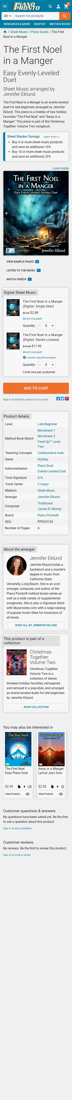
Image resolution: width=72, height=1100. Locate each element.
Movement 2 (46, 436)
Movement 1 (46, 430)
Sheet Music (19, 32)
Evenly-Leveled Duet (52, 471)
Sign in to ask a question (17, 828)
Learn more (50, 136)
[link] (26, 6)
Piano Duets (39, 32)
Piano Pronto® (48, 515)
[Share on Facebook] (58, 399)
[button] (5, 6)
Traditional (45, 503)
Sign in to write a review (17, 855)
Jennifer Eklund (49, 497)
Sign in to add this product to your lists (25, 399)
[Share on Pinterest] (67, 399)
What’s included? (32, 318)
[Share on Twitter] (62, 399)
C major (43, 484)
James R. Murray (50, 509)
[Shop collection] (17, 662)
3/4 (40, 478)
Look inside (61, 168)
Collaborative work (51, 453)
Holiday (43, 459)
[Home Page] (5, 32)
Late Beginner (47, 424)
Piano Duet (45, 466)
